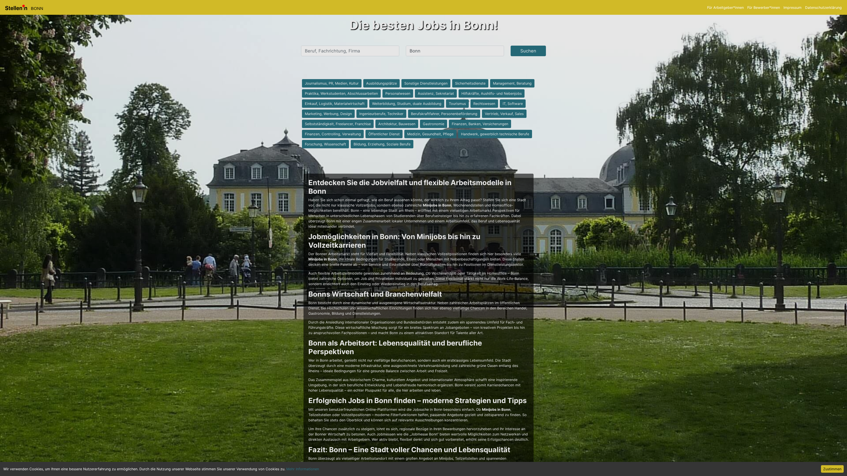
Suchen (528, 51)
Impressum (792, 7)
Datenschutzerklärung (823, 7)
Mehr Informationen (302, 469)
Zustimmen (832, 469)
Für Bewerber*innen (763, 7)
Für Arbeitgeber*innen (725, 7)
